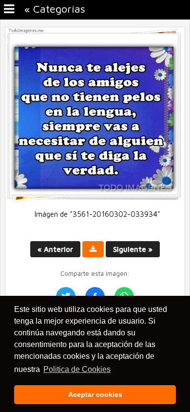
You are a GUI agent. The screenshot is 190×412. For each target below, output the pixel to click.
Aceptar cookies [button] (95, 394)
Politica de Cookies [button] (77, 369)
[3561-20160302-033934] (95, 200)
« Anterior (55, 249)
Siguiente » (132, 249)
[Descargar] (93, 249)
